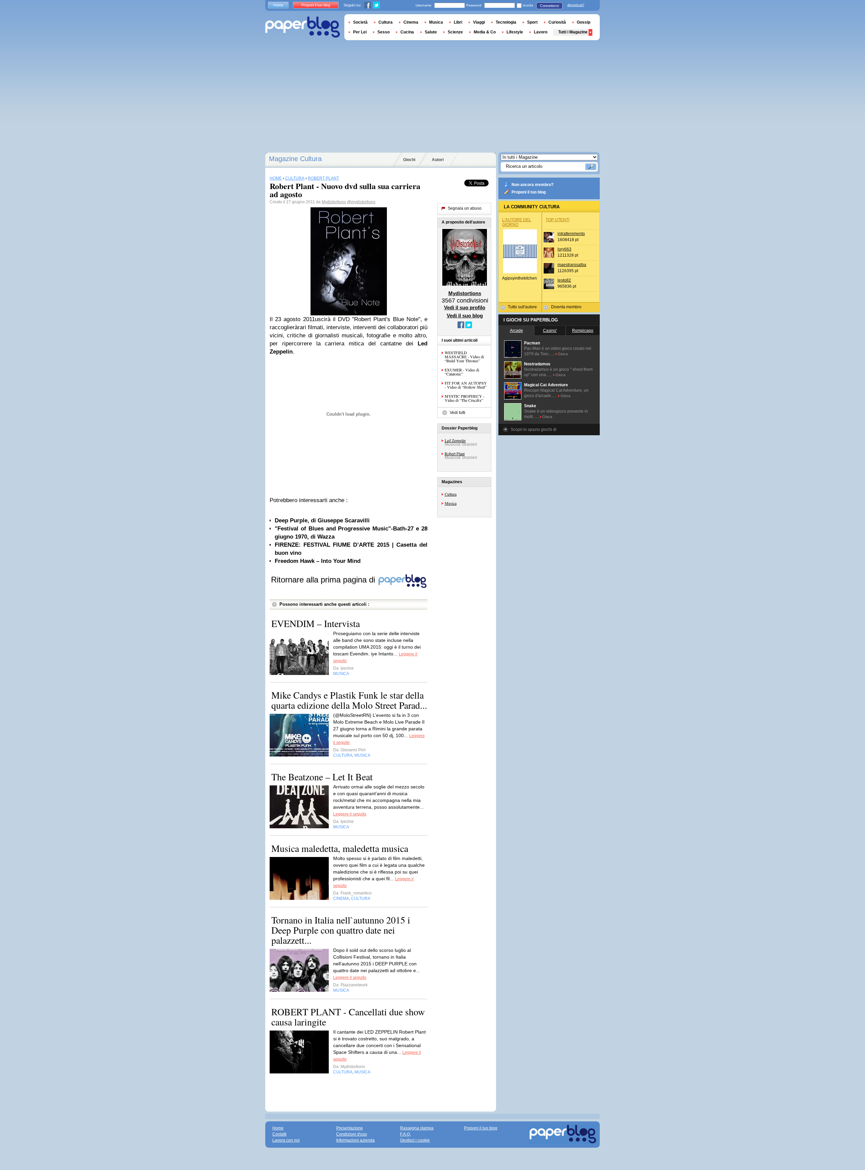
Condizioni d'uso (351, 1134)
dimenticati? (575, 5)
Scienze (455, 32)
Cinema (410, 22)
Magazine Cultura (295, 158)
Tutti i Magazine (573, 32)
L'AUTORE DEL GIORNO (516, 222)
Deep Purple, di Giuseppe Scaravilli (322, 520)
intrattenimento (571, 233)
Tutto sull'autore (522, 307)
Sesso (383, 32)
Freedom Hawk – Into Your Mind (318, 561)
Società (360, 22)
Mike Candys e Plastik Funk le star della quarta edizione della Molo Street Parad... (349, 699)
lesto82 (564, 280)
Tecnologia (506, 22)
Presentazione (349, 1128)
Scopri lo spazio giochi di (534, 429)
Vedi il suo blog (465, 315)
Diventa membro (566, 307)
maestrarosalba (572, 264)
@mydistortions (361, 202)
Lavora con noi (286, 1140)
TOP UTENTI (557, 219)
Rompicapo (582, 330)
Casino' (550, 330)
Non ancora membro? (532, 184)
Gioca (563, 354)
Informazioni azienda (355, 1140)
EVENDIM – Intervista (315, 623)
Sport (532, 22)
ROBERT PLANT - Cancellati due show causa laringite (348, 1016)
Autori (438, 159)
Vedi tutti (457, 412)
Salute (431, 32)
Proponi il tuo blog (529, 192)
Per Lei (360, 32)
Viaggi (479, 22)
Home (278, 5)
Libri (458, 22)
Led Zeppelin (455, 440)
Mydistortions (334, 202)
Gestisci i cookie (415, 1140)
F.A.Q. (405, 1134)
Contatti (279, 1134)
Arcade (516, 330)
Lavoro (540, 32)
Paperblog (302, 27)
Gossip (583, 22)
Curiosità (557, 22)
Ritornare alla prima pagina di (324, 579)
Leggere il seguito (349, 814)
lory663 (564, 249)
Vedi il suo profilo (464, 307)
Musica (450, 503)
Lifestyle (514, 32)
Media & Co (485, 32)
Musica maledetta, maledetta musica (339, 848)
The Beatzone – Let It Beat (322, 776)
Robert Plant (455, 453)
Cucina (407, 32)
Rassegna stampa (417, 1128)
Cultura (450, 494)
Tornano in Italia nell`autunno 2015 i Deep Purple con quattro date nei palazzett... (340, 929)
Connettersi (549, 6)
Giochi (409, 159)
